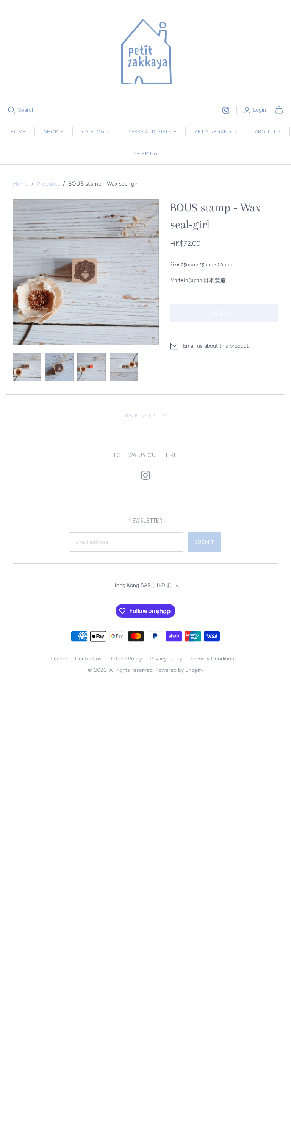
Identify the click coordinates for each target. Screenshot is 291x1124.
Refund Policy (125, 659)
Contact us (88, 659)
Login (259, 110)
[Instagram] (225, 110)
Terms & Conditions (213, 659)
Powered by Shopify (179, 670)
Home (18, 131)
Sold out (224, 312)
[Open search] (12, 110)
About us (268, 131)
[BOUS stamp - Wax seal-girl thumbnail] (27, 367)
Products (48, 183)
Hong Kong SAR (142, 585)
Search (26, 110)
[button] (146, 415)
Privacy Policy (166, 659)
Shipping (145, 153)
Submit (204, 542)
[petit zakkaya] (145, 53)
